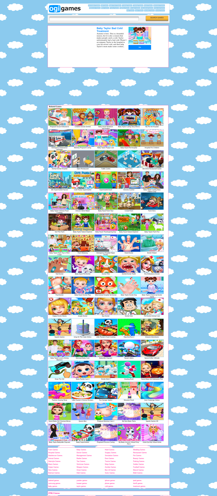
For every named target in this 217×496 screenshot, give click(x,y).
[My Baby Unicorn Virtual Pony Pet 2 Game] (129, 432)
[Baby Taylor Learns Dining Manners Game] (59, 348)
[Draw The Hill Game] (59, 369)
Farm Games (53, 450)
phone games (110, 483)
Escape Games (135, 8)
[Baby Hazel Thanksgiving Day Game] (106, 222)
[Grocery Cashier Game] (129, 180)
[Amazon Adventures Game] (152, 327)
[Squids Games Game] (59, 327)
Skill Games (104, 5)
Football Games (139, 467)
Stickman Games (83, 464)
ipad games (137, 480)
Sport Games (139, 10)
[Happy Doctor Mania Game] (59, 306)
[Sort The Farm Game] (59, 222)
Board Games (148, 5)
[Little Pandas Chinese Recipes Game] (82, 390)
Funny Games (114, 8)
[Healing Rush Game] (129, 369)
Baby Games (81, 450)
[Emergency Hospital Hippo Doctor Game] (106, 243)
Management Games (84, 455)
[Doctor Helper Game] (152, 243)
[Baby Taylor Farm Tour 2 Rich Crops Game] (59, 243)
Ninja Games (109, 464)
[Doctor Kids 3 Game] (106, 369)
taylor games (81, 486)
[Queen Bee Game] (82, 411)
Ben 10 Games (110, 470)
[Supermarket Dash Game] (106, 180)
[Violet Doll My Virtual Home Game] (152, 432)
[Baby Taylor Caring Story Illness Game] (129, 117)
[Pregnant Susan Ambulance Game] (59, 117)
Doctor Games (82, 453)
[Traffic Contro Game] (106, 159)
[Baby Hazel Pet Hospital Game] (129, 138)
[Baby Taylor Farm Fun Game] (152, 222)
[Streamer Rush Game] (129, 390)
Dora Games (109, 458)
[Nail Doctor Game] (59, 264)
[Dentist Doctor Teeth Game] (129, 264)
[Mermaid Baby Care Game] (82, 348)
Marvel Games (138, 470)
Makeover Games (94, 8)
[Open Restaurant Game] (82, 159)
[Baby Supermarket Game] (82, 432)
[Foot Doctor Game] (59, 285)
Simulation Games (111, 455)
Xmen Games (82, 470)
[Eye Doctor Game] (106, 306)
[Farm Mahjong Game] (82, 243)
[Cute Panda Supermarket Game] (82, 180)
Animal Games (53, 458)
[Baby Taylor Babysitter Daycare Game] (59, 432)
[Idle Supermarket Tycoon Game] (59, 180)
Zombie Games (110, 467)
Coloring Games (138, 5)
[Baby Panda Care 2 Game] (82, 369)
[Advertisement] (69, 44)
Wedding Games (139, 450)
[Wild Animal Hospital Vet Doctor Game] (106, 285)
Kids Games (105, 8)
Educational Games (147, 8)
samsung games (54, 483)
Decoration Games (94, 5)
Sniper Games (53, 467)
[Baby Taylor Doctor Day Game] (129, 285)
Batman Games (54, 473)
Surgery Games (110, 453)
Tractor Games (110, 461)
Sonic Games (110, 473)
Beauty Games (138, 458)
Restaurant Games (140, 453)
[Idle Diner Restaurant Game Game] (152, 159)
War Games (130, 10)
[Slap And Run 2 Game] (129, 327)
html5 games (138, 483)
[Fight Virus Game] (129, 159)
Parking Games (138, 461)
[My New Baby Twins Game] (129, 411)
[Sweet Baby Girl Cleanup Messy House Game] (59, 411)
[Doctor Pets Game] (106, 264)
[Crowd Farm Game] (129, 201)
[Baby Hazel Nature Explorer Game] (129, 222)
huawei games (82, 483)
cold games (109, 486)
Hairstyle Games (54, 461)
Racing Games (160, 10)
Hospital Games (54, 453)
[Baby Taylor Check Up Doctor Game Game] (152, 285)
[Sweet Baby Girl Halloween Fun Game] (152, 369)
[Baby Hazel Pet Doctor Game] (82, 264)
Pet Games (137, 455)
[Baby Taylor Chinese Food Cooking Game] (59, 201)
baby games (52, 486)
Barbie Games (82, 458)
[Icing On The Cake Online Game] (82, 327)
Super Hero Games (115, 5)
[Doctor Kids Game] (129, 306)
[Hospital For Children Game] (152, 138)
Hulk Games (81, 473)
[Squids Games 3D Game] (152, 411)
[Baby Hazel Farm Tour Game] (106, 201)
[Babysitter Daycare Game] (106, 348)
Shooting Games (149, 10)
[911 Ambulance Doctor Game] (152, 264)
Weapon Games (82, 467)
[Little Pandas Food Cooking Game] (106, 327)
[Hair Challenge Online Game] (152, 390)
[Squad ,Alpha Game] (129, 348)
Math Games (138, 473)
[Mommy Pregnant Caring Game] (82, 138)
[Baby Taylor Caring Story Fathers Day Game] (152, 180)
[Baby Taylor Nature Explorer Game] (82, 222)
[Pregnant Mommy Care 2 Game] (106, 411)
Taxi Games (81, 461)
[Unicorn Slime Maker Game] (82, 201)
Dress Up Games (159, 8)
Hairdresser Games (55, 455)
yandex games (82, 480)
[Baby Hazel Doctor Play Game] (82, 285)
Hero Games (53, 470)
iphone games (110, 480)
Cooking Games (127, 5)
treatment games (139, 486)
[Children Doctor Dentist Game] (82, 117)
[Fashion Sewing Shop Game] (59, 390)
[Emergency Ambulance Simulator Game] (59, 138)
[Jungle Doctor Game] (82, 306)
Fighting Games (124, 8)
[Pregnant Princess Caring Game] (106, 432)
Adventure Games (159, 5)
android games (53, 480)
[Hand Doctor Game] (129, 243)
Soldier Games (138, 464)
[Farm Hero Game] (152, 201)
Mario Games (53, 464)
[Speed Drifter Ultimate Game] (152, 348)
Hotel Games (109, 450)
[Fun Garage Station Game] (106, 390)
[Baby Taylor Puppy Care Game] (106, 138)
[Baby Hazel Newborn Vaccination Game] (106, 117)
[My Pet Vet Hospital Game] (152, 117)
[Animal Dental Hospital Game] (59, 159)
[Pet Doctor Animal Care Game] (152, 306)
